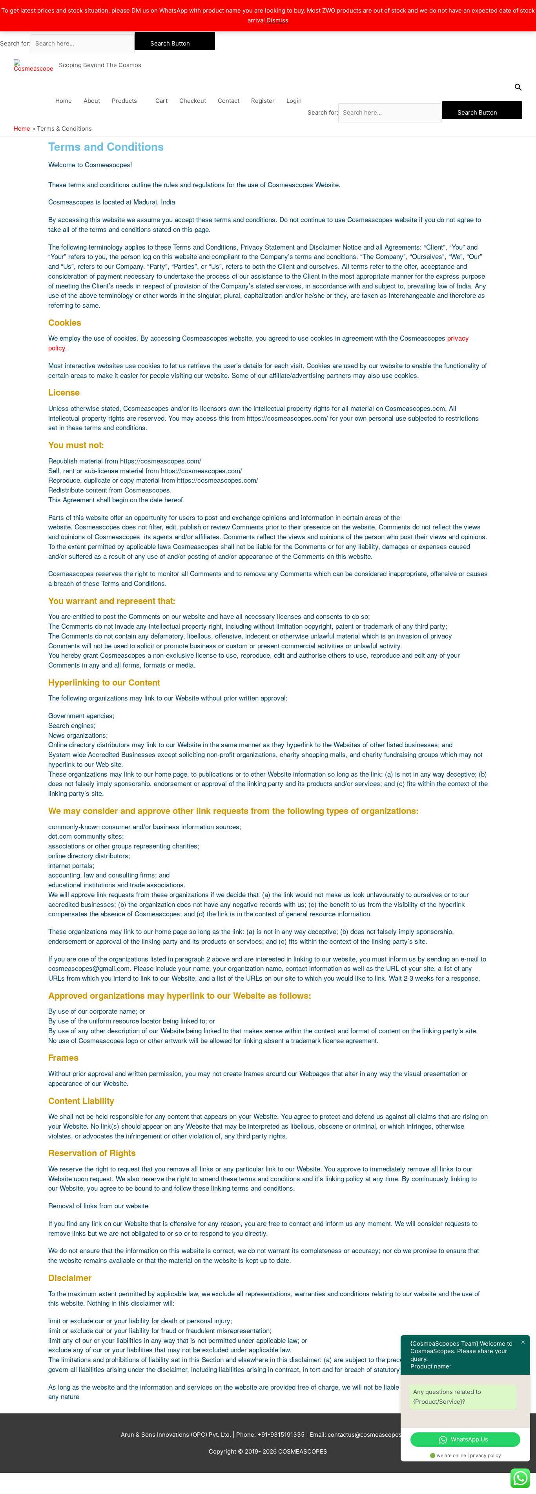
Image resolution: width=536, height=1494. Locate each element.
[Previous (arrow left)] (15, 1490)
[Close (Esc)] (114, 1479)
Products (124, 100)
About (92, 100)
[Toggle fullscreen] (48, 1479)
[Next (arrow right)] (48, 1490)
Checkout (192, 100)
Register (263, 100)
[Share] (81, 1479)
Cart (161, 100)
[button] (415, 89)
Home (63, 100)
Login (294, 100)
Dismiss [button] (277, 20)
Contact (228, 100)
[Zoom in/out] (15, 1479)
